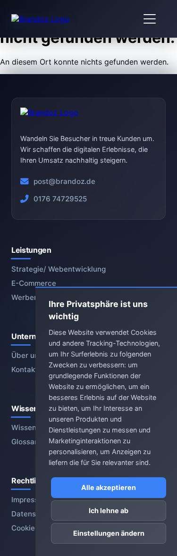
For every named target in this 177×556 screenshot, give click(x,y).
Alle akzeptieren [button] (108, 487)
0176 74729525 (60, 198)
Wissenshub (32, 427)
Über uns (26, 355)
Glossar (24, 441)
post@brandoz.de (64, 181)
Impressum (30, 499)
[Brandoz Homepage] (40, 19)
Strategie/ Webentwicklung (58, 269)
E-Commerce (33, 283)
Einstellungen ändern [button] (108, 533)
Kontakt (24, 369)
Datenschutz (33, 513)
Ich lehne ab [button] (108, 510)
